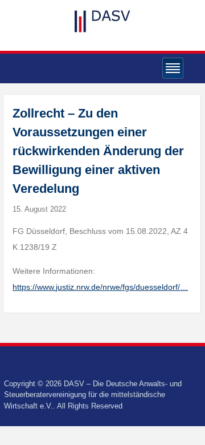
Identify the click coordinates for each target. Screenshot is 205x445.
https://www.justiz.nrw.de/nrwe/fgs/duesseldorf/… (100, 287)
